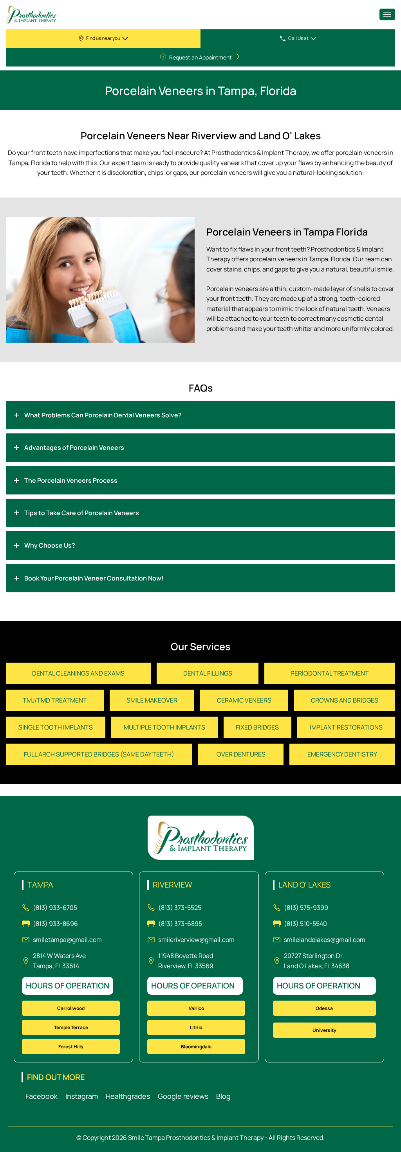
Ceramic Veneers (244, 700)
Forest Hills (70, 1046)
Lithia (196, 1027)
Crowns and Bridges (344, 700)
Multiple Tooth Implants (164, 727)
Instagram (81, 1096)
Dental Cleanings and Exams (78, 673)
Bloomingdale (196, 1046)
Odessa (324, 1008)
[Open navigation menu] (387, 14)
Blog (223, 1096)
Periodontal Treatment (330, 673)
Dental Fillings (207, 673)
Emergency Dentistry (342, 754)
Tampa (40, 885)
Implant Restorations (346, 727)
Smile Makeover (151, 700)
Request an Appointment (200, 57)
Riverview (172, 885)
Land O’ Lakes (304, 885)
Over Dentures (241, 754)
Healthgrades (128, 1096)
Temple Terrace (71, 1027)
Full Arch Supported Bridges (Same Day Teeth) (99, 754)
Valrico (196, 1008)
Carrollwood (71, 1008)
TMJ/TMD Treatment (55, 700)
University (324, 1030)
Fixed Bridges (257, 727)
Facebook (41, 1096)
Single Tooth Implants (55, 727)
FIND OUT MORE (56, 1077)
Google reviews (183, 1096)
